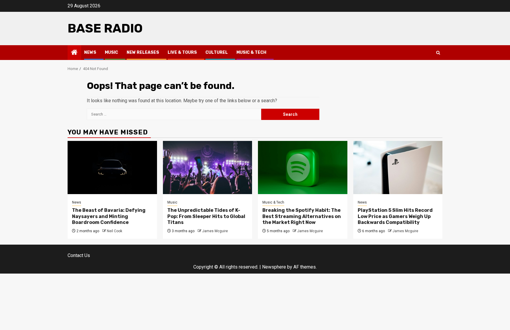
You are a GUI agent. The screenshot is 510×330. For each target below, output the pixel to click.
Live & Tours (182, 52)
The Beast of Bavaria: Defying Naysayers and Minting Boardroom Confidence (109, 216)
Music (111, 52)
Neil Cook (114, 231)
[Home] (74, 53)
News (90, 52)
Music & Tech (251, 52)
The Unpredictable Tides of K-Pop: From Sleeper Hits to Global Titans (206, 216)
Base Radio (105, 28)
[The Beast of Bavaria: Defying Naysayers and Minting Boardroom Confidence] (112, 167)
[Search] (438, 52)
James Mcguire (215, 231)
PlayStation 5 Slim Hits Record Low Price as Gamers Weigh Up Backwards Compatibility (395, 216)
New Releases (143, 52)
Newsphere (274, 267)
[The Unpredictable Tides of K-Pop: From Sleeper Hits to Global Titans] (207, 167)
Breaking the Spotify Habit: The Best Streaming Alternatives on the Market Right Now (301, 216)
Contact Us (79, 255)
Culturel (216, 52)
